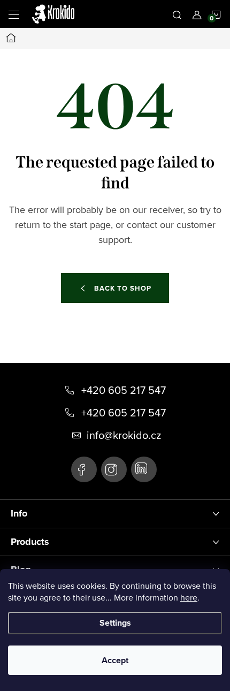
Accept (115, 660)
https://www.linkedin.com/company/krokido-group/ (144, 469)
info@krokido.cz (124, 435)
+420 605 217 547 (123, 390)
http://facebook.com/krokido (84, 469)
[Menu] (14, 14)
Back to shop (122, 288)
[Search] (177, 14)
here (188, 597)
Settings (115, 623)
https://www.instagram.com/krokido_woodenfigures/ (114, 469)
